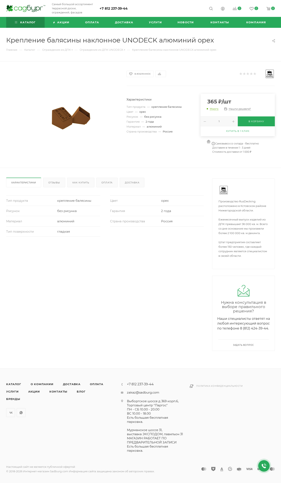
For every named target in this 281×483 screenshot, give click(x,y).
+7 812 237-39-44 (114, 9)
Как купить (80, 182)
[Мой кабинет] (223, 9)
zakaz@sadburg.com (143, 392)
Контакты (58, 391)
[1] (240, 74)
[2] (244, 74)
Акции (34, 391)
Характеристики (23, 182)
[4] (251, 74)
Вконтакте (10, 412)
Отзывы (54, 182)
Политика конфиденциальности (219, 386)
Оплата (107, 182)
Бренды (13, 399)
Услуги (12, 391)
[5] (254, 74)
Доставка (132, 182)
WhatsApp (21, 412)
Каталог (13, 384)
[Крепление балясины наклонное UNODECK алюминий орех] (62, 114)
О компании (42, 384)
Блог (81, 391)
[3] (247, 74)
